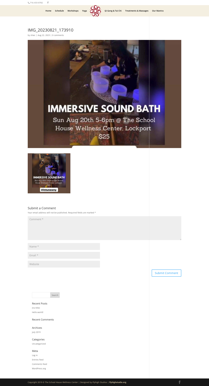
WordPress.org (39, 368)
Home (48, 11)
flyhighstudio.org (117, 382)
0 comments (58, 35)
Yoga (84, 11)
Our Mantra (158, 11)
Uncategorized (39, 343)
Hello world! (37, 312)
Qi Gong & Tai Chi (113, 11)
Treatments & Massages (136, 11)
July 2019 (36, 332)
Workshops (73, 11)
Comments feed (39, 364)
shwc (33, 35)
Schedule (59, 11)
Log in (35, 355)
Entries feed (38, 359)
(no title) (36, 307)
